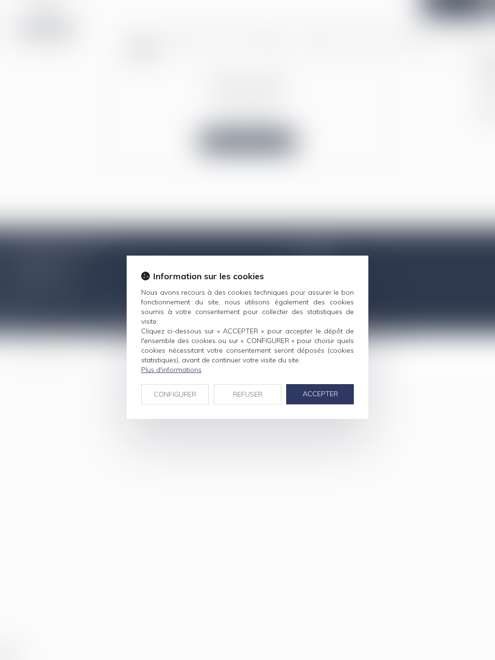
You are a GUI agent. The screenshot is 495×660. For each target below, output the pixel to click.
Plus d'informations (171, 369)
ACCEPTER (320, 393)
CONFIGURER (175, 394)
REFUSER (247, 394)
